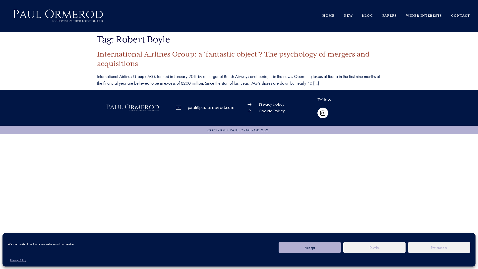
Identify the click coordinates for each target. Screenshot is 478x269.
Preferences (439, 247)
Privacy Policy (18, 260)
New (348, 16)
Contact (460, 16)
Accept (310, 247)
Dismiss (374, 247)
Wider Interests (424, 16)
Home (328, 16)
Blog (367, 16)
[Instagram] (322, 113)
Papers (389, 16)
